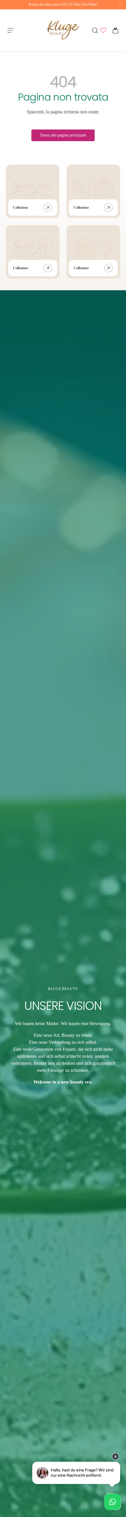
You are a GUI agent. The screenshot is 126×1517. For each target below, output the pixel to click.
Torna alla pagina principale (63, 135)
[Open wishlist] (103, 30)
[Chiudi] (120, 5)
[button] (113, 30)
